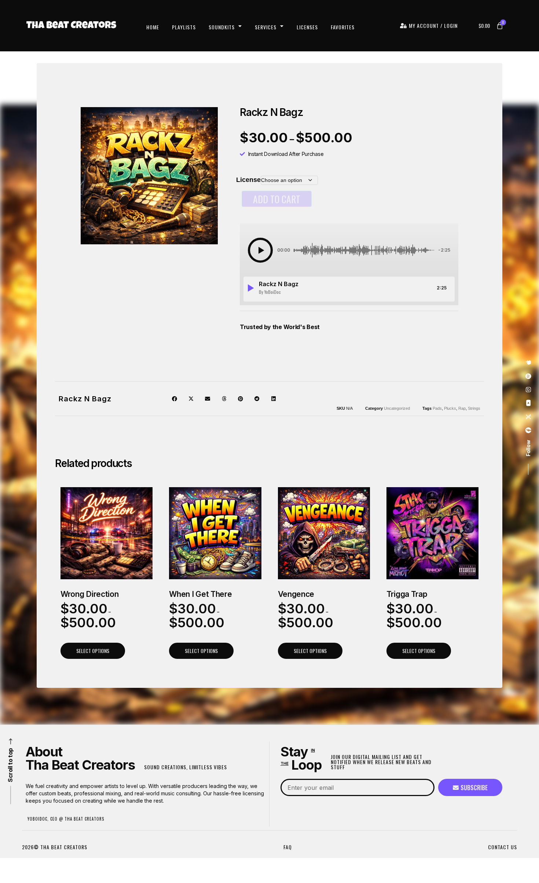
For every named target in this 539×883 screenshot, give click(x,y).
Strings (474, 408)
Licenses (307, 27)
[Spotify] (528, 376)
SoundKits (222, 27)
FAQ (287, 847)
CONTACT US (502, 847)
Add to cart (276, 199)
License (248, 179)
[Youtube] (528, 403)
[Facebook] (528, 431)
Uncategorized (397, 408)
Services (265, 27)
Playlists (184, 27)
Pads (437, 408)
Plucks (450, 408)
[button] (260, 250)
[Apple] (528, 363)
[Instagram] (528, 390)
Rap (462, 408)
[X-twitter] (528, 417)
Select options (92, 650)
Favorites (343, 27)
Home (152, 27)
